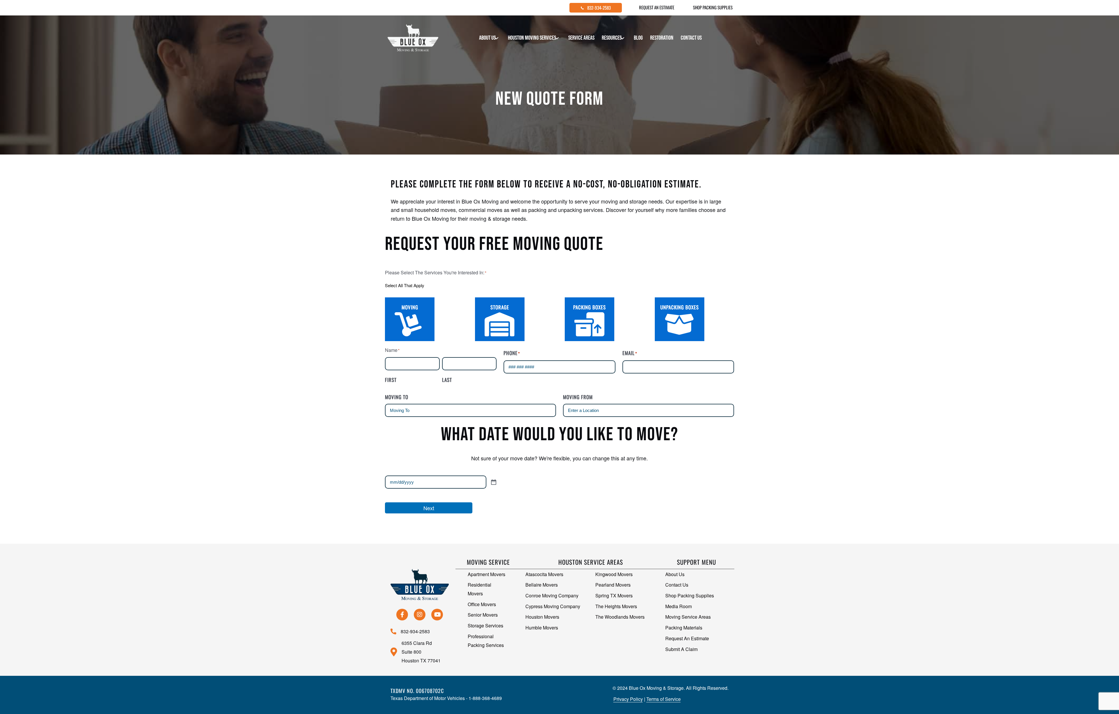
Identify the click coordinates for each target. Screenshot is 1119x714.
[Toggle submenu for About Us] (496, 38)
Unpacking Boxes (679, 307)
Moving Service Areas (688, 616)
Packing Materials (683, 627)
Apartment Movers (486, 574)
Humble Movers (541, 627)
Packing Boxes (589, 307)
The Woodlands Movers (620, 616)
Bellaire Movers (541, 584)
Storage (499, 307)
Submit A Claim (681, 649)
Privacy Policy (628, 699)
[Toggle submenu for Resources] (622, 38)
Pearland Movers (613, 584)
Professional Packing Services (486, 640)
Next (428, 508)
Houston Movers (542, 616)
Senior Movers (483, 614)
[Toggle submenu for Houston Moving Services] (557, 38)
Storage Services (485, 625)
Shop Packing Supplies (689, 595)
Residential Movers (479, 589)
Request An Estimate (687, 638)
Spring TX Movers (614, 595)
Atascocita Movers (544, 574)
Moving (410, 307)
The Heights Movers (616, 606)
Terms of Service (663, 699)
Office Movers (482, 604)
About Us (675, 574)
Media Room (678, 606)
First (391, 379)
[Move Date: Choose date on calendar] (523, 482)
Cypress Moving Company (552, 606)
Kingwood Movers (614, 574)
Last (447, 379)
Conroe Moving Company (551, 595)
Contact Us (676, 584)
